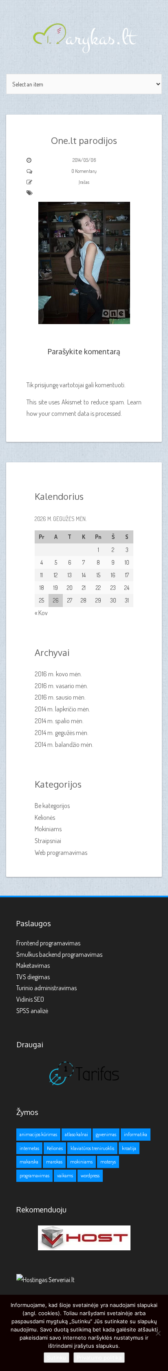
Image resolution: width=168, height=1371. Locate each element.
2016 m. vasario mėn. (61, 686)
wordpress (90, 1175)
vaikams (65, 1175)
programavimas (34, 1175)
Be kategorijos (52, 805)
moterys (108, 1162)
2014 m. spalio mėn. (59, 721)
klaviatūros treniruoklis (92, 1148)
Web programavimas (61, 852)
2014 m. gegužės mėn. (61, 733)
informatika (135, 1134)
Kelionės (45, 817)
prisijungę (46, 385)
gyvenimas (106, 1134)
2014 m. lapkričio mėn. (62, 709)
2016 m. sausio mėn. (60, 697)
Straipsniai (48, 841)
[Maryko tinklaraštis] (84, 36)
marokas (54, 1162)
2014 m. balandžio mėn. (64, 744)
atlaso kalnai (76, 1134)
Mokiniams (48, 829)
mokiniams (81, 1162)
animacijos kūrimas (38, 1134)
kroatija (129, 1148)
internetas (29, 1148)
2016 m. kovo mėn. (58, 674)
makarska (29, 1162)
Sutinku (56, 1357)
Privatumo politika (99, 1357)
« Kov (41, 613)
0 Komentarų (84, 171)
